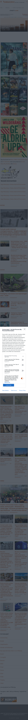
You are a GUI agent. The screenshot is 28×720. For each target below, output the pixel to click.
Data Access (14, 390)
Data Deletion (5, 390)
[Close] (25, 329)
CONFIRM (8, 385)
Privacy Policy (22, 390)
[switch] (22, 360)
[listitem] (14, 356)
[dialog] (14, 360)
